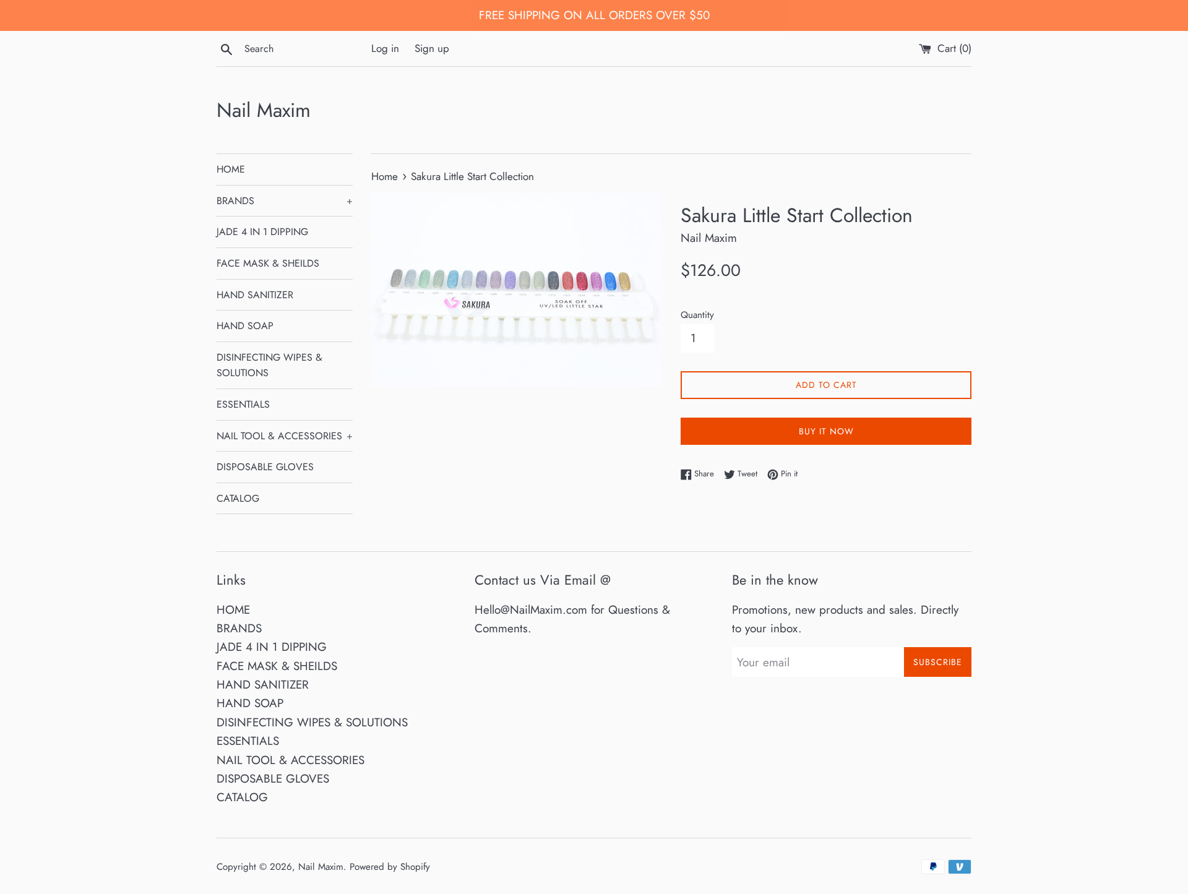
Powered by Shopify (390, 867)
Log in (385, 48)
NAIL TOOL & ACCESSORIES (285, 436)
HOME (231, 169)
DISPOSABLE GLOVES (265, 467)
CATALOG (238, 498)
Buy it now (826, 431)
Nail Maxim (264, 110)
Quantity (697, 315)
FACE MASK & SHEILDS (268, 263)
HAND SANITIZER (255, 295)
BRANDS (285, 201)
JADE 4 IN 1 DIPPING (262, 232)
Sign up (432, 48)
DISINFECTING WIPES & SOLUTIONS (269, 365)
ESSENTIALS (243, 404)
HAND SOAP (245, 326)
